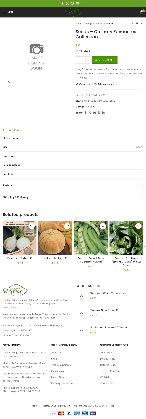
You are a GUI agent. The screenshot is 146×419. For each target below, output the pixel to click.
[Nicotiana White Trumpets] (81, 297)
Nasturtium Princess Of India (108, 327)
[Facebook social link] (63, 3)
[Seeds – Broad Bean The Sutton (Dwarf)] (91, 238)
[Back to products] (137, 23)
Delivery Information (62, 383)
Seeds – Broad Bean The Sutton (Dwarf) (91, 260)
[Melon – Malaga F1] (55, 238)
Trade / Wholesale (61, 364)
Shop (89, 23)
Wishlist (104, 377)
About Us (56, 352)
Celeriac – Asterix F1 (19, 258)
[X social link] (67, 3)
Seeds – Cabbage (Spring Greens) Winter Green (126, 261)
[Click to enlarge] (9, 82)
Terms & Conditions (111, 370)
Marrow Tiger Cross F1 (104, 310)
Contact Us (106, 383)
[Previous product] (133, 23)
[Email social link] (94, 112)
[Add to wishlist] (31, 226)
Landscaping (58, 370)
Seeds (109, 23)
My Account (107, 352)
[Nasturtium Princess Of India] (81, 331)
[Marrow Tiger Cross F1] (81, 314)
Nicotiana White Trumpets (107, 293)
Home (79, 23)
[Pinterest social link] (99, 112)
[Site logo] (73, 11)
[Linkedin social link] (82, 3)
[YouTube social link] (77, 3)
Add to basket (104, 59)
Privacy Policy (107, 358)
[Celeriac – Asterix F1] (19, 238)
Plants (99, 23)
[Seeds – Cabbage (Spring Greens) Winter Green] (126, 238)
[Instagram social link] (72, 3)
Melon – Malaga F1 (55, 258)
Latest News (58, 377)
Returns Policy (108, 364)
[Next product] (141, 23)
